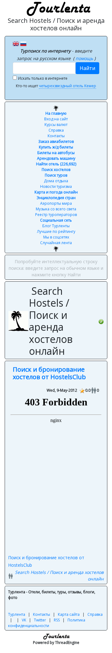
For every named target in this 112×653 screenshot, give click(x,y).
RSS (57, 620)
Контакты (56, 135)
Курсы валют (56, 124)
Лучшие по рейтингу (56, 231)
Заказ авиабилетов (56, 141)
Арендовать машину (56, 158)
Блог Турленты (56, 226)
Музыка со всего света (56, 209)
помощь (85, 58)
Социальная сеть (56, 220)
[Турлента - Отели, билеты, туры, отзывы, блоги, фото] (57, 7)
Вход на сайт (56, 119)
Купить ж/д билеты (56, 147)
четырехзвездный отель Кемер (67, 85)
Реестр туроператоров (56, 214)
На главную (56, 113)
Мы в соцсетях (56, 237)
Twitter (40, 620)
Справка (56, 130)
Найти (87, 68)
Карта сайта (69, 614)
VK (24, 620)
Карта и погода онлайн (56, 192)
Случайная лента (56, 242)
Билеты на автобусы (56, 152)
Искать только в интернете (43, 78)
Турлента (16, 614)
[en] (16, 43)
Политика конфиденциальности (46, 622)
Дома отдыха (56, 180)
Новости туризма (56, 186)
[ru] (23, 43)
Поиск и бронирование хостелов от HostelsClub (49, 373)
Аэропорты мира (56, 203)
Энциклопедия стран (56, 197)
